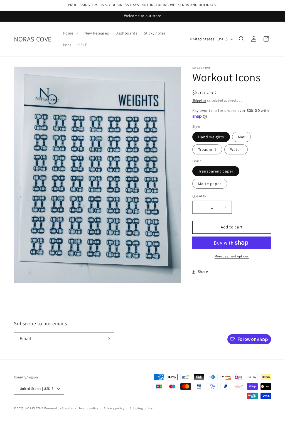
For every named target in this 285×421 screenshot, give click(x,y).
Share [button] (203, 271)
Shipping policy (141, 408)
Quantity (199, 196)
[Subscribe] (108, 338)
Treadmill (207, 149)
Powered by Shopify (58, 408)
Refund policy (88, 408)
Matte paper (209, 183)
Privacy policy (114, 408)
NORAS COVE (34, 408)
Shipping (199, 100)
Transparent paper (216, 171)
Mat (241, 136)
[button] (70, 33)
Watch (236, 149)
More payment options (232, 256)
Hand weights (211, 136)
